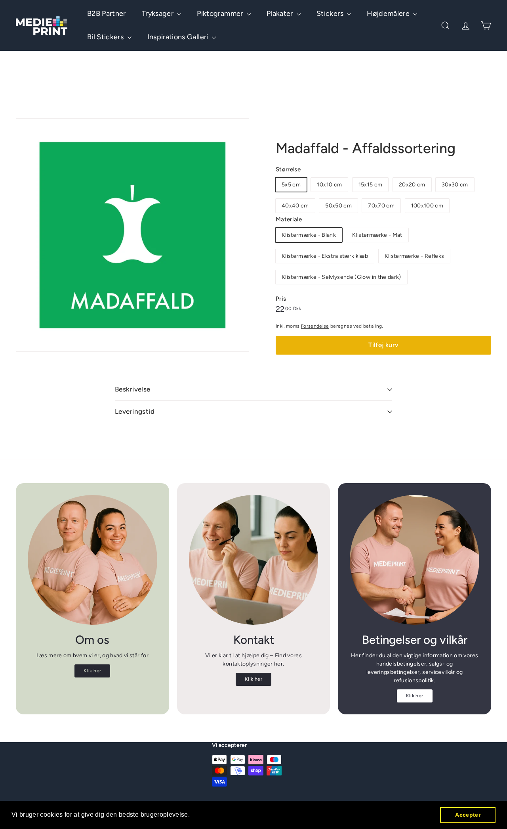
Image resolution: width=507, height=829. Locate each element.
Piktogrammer (221, 13)
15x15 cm (370, 184)
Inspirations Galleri (178, 37)
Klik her (92, 671)
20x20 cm (412, 184)
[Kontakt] (253, 560)
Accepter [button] (467, 815)
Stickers (330, 13)
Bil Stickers (106, 37)
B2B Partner (106, 13)
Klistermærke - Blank (309, 235)
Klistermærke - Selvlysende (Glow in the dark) (341, 277)
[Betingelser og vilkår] (414, 560)
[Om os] (92, 560)
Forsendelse (315, 326)
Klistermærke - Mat (377, 235)
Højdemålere (389, 13)
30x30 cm (455, 184)
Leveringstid (134, 411)
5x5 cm (291, 184)
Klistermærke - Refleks (414, 256)
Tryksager (158, 13)
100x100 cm (427, 205)
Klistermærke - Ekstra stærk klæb (325, 256)
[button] (193, 815)
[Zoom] (132, 235)
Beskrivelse (133, 389)
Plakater (281, 13)
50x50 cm (338, 205)
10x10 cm (329, 184)
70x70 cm (381, 205)
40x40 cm (295, 205)
